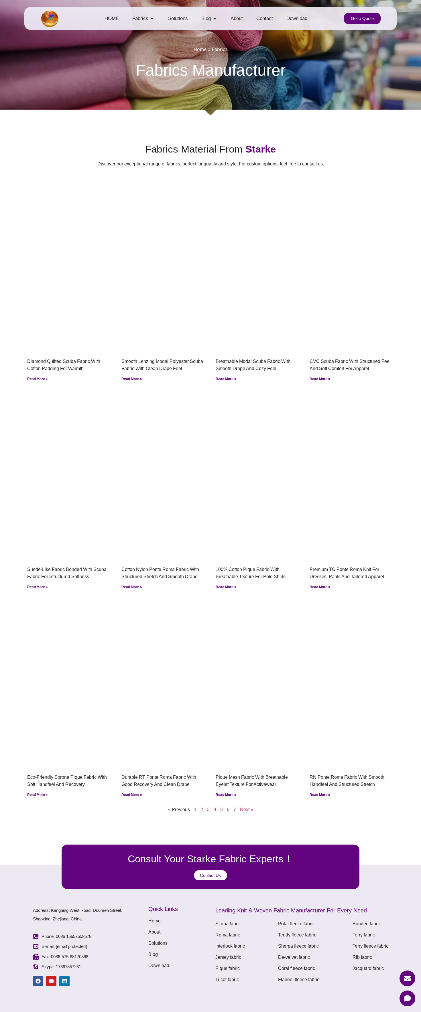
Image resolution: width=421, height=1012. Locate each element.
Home (200, 49)
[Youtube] (51, 981)
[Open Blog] (214, 18)
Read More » (37, 379)
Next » (246, 809)
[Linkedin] (64, 981)
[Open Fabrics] (152, 18)
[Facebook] (38, 981)
